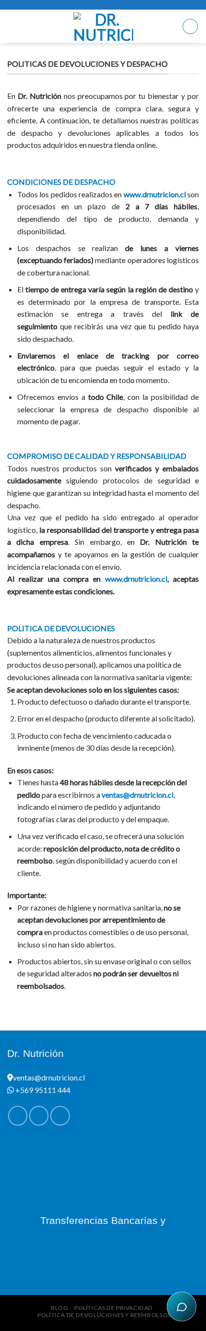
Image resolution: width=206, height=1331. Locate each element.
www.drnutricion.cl (155, 194)
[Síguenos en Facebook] (17, 1115)
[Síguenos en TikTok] (59, 1115)
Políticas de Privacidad (113, 1307)
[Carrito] (190, 26)
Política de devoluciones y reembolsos (104, 1315)
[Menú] (13, 26)
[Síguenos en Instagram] (38, 1115)
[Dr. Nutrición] (103, 26)
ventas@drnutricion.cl (137, 794)
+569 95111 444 (42, 1089)
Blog (59, 1307)
